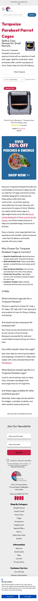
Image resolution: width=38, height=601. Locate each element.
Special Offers (19, 528)
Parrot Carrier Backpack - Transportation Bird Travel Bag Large (19, 121)
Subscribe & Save (19, 535)
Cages (19, 518)
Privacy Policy (19, 562)
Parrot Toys (19, 515)
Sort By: (6, 79)
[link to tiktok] (20, 498)
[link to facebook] (15, 498)
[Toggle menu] (3, 9)
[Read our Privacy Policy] (30, 463)
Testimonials (19, 552)
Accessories (19, 521)
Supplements (19, 525)
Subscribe (19, 452)
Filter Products (19, 72)
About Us (19, 548)
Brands (19, 538)
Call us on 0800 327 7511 (19, 494)
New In (19, 532)
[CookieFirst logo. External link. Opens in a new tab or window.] (2, 580)
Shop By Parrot (19, 508)
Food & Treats (19, 511)
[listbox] (17, 79)
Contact (19, 558)
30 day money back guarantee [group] (19, 414)
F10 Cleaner (6, 363)
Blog (19, 555)
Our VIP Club (19, 572)
